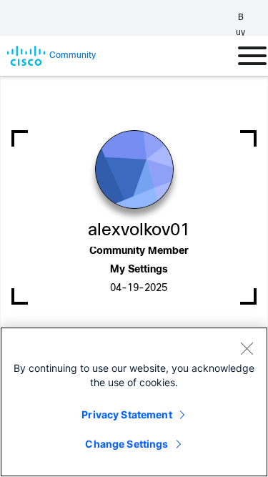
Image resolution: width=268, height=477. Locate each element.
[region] (134, 402)
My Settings (139, 270)
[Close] (246, 348)
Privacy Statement (126, 414)
